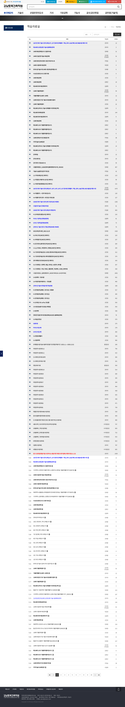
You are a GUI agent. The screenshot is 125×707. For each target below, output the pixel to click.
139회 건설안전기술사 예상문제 (41, 607)
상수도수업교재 (37, 332)
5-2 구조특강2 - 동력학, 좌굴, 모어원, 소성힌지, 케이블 (47, 264)
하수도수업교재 (37, 327)
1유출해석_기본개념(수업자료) (41, 437)
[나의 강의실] (123, 17)
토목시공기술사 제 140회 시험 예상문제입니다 (45, 69)
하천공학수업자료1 (38, 407)
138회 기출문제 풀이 (38, 632)
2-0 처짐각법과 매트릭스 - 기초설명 (42, 281)
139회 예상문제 (37, 121)
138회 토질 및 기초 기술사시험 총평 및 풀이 (44, 637)
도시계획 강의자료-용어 (39, 357)
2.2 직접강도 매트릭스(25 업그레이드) (43, 179)
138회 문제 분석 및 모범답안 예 (41, 137)
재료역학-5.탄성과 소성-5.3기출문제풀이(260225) (46, 624)
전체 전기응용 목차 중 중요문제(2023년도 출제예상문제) (47, 315)
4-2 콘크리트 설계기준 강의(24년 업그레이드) (45, 244)
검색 (118, 34)
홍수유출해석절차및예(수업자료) (41, 416)
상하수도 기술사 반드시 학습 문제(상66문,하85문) (46, 227)
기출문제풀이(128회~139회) (40, 96)
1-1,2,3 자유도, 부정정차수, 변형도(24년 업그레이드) (47, 248)
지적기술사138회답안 (39, 142)
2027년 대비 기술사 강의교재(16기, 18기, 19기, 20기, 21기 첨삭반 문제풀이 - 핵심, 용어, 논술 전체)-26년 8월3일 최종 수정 (64, 188)
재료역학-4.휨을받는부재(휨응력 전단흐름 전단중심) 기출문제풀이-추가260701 (53, 492)
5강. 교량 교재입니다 (38, 543)
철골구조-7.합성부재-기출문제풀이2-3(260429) (45, 590)
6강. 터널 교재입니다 (38, 538)
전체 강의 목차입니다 (38, 517)
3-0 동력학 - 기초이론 (38, 277)
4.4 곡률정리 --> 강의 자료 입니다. (42, 193)
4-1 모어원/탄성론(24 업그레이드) (42, 214)
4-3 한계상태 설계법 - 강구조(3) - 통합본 (43, 290)
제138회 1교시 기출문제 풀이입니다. (42, 125)
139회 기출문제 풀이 (38, 91)
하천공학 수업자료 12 (38, 348)
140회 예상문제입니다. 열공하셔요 (42, 51)
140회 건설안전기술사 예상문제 (41, 56)
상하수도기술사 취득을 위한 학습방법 (42, 285)
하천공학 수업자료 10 (38, 369)
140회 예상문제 (37, 78)
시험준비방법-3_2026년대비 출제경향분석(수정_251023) (48, 167)
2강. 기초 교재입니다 (38, 555)
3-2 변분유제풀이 (37, 336)
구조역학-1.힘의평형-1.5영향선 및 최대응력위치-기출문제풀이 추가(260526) (53, 496)
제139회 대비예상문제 (39, 112)
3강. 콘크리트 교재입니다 (39, 551)
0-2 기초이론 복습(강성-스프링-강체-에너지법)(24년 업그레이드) (49, 252)
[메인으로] (1, 17)
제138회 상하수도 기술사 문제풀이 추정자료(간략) (46, 146)
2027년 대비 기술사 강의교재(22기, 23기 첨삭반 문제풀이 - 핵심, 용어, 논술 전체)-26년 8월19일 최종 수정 (60, 43)
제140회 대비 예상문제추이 (40, 86)
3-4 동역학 (36, 311)
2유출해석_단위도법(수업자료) (41, 432)
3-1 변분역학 (36, 340)
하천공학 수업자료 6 (38, 386)
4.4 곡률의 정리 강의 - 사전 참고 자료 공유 (44, 197)
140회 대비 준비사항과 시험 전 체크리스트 (44, 61)
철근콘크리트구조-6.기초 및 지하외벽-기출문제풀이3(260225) (49, 628)
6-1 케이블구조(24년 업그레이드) (41, 239)
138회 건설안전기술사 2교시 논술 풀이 (43, 646)
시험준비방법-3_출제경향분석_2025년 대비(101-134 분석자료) (49, 273)
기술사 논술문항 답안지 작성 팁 (41, 171)
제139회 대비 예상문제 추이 (40, 116)
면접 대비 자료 (37, 365)
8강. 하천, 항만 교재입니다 (40, 530)
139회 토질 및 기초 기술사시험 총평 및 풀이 (44, 100)
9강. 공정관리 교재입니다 (39, 526)
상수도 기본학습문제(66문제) (40, 223)
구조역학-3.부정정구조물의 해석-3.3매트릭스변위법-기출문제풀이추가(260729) (54, 470)
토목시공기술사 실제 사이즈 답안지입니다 (44, 563)
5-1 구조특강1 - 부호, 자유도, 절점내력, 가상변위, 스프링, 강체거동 (50, 269)
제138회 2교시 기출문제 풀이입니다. (42, 150)
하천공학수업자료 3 (38, 399)
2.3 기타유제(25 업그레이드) (40, 175)
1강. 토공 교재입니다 (38, 559)
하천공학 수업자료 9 (38, 374)
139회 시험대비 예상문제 (39, 611)
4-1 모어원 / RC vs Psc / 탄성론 (41, 302)
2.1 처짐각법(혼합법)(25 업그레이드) (42, 184)
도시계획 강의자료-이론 (39, 361)
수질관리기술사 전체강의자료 (40, 206)
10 (91, 675)
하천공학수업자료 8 (38, 378)
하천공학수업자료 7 (38, 382)
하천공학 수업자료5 (38, 390)
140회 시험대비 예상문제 (39, 65)
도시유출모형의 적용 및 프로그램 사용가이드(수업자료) (47, 420)
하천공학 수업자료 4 (38, 395)
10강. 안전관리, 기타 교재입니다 (41, 521)
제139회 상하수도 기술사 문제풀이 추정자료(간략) (46, 108)
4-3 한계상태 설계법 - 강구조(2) (41, 294)
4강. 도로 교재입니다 (38, 547)
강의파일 (35, 154)
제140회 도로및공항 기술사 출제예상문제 (43, 47)
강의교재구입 (36, 158)
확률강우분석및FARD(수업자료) (41, 411)
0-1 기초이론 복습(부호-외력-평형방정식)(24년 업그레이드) (48, 256)
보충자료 (35, 323)
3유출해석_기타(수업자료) (40, 428)
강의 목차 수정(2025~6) (39, 163)
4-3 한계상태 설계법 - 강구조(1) (41, 298)
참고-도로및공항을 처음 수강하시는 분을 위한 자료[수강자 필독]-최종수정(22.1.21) (54, 453)
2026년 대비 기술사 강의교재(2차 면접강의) (44, 210)
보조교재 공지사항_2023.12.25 (41, 231)
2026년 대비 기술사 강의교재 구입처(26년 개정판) (46, 202)
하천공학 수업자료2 (38, 403)
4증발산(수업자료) (38, 449)
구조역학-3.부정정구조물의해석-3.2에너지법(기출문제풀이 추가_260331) (52, 594)
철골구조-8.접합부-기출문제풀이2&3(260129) (45, 641)
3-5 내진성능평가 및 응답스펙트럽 (42, 306)
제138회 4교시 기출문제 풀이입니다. (42, 129)
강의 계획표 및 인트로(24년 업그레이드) (43, 260)
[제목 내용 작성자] (88, 34)
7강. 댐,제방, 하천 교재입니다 (40, 534)
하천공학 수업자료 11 (38, 353)
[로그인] (119, 17)
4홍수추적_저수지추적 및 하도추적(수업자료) (45, 424)
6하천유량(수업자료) (38, 441)
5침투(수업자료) (37, 445)
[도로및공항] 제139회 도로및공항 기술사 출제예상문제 (47, 598)
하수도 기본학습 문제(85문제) (41, 218)
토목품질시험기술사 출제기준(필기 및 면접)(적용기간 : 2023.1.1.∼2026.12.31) (53, 344)
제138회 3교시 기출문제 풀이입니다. (42, 133)
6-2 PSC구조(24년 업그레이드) (41, 235)
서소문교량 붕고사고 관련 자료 (41, 73)
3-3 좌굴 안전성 (37, 319)
